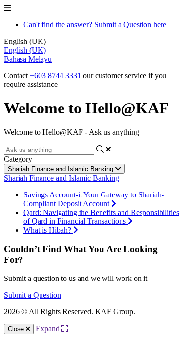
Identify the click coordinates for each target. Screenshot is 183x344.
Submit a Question (32, 295)
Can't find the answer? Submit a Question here (94, 25)
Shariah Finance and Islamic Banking (61, 168)
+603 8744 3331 (55, 75)
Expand (48, 328)
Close (17, 329)
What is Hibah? (48, 230)
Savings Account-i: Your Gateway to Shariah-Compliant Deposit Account (93, 199)
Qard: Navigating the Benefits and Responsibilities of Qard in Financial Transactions (101, 216)
